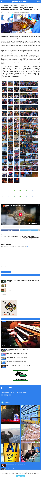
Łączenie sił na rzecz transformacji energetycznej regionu (16, 361)
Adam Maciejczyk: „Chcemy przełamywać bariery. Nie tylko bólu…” (17, 353)
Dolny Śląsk (3, 354)
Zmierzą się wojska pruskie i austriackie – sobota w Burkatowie (16, 357)
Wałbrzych (4, 321)
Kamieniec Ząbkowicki (13, 5)
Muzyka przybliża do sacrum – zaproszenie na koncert (11, 345)
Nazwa (2, 262)
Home (2, 5)
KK (5, 12)
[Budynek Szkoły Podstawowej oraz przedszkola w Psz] (30, 414)
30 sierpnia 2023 (10, 12)
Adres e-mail (3, 266)
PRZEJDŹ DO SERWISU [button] (20, 476)
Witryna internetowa (24, 266)
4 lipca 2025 (4, 346)
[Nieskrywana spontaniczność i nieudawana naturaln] (10, 414)
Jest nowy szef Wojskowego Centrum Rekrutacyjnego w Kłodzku (17, 284)
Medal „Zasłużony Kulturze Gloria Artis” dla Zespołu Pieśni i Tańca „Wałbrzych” (19, 365)
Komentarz (3, 248)
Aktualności (27, 12)
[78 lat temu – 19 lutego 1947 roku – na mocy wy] (30, 433)
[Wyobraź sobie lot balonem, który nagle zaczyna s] (10, 452)
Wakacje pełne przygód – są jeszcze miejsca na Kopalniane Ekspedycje (18, 349)
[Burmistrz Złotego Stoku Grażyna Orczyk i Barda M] (30, 452)
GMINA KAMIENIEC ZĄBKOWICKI (22, 5)
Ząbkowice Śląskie (6, 5)
